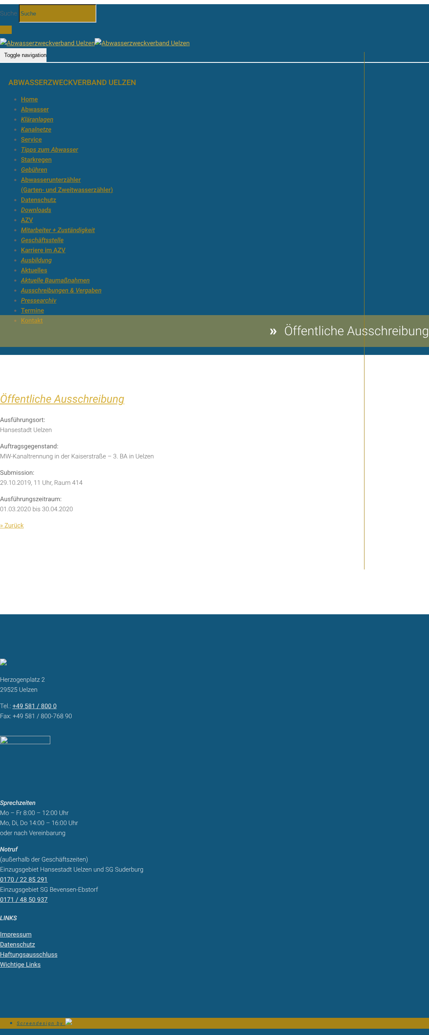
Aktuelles (34, 270)
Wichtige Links (20, 964)
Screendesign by (41, 1023)
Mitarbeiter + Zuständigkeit (58, 230)
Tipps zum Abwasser (49, 149)
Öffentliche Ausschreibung (62, 399)
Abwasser (35, 109)
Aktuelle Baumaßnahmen (55, 280)
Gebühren (34, 169)
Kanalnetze (36, 129)
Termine (32, 310)
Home (29, 99)
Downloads (36, 210)
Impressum (15, 934)
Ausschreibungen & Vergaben (61, 290)
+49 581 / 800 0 (35, 706)
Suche (8, 13)
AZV (27, 220)
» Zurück (12, 525)
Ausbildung (36, 260)
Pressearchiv (38, 300)
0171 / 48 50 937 (24, 899)
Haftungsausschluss (28, 954)
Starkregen (36, 159)
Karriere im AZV (43, 250)
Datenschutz (38, 200)
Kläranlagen (37, 119)
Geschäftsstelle (42, 240)
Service (31, 139)
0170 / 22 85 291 (24, 879)
